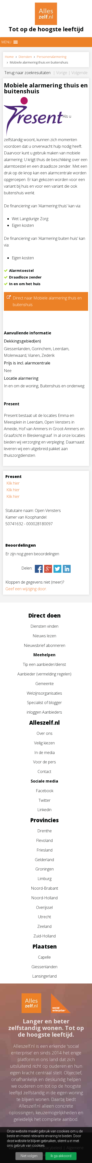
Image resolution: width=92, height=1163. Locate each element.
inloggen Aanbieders (44, 712)
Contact (44, 771)
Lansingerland (44, 976)
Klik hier (13, 483)
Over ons (45, 733)
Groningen (44, 869)
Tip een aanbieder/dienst (44, 664)
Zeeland (44, 926)
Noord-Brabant (44, 888)
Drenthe (44, 831)
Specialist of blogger (44, 702)
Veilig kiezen (44, 743)
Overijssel (44, 907)
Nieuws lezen (44, 636)
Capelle (44, 957)
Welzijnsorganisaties (44, 693)
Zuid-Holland (44, 936)
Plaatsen (44, 946)
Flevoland (44, 840)
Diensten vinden (44, 626)
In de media (44, 752)
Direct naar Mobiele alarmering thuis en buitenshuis (47, 301)
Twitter (45, 800)
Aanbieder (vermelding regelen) (44, 674)
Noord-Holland (44, 898)
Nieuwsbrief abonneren (44, 645)
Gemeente (44, 683)
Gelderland (44, 859)
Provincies (44, 820)
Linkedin (44, 809)
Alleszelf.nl (44, 722)
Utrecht (44, 916)
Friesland (45, 850)
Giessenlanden (44, 966)
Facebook (44, 790)
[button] (6, 42)
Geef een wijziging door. (26, 588)
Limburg (45, 878)
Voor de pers (44, 762)
